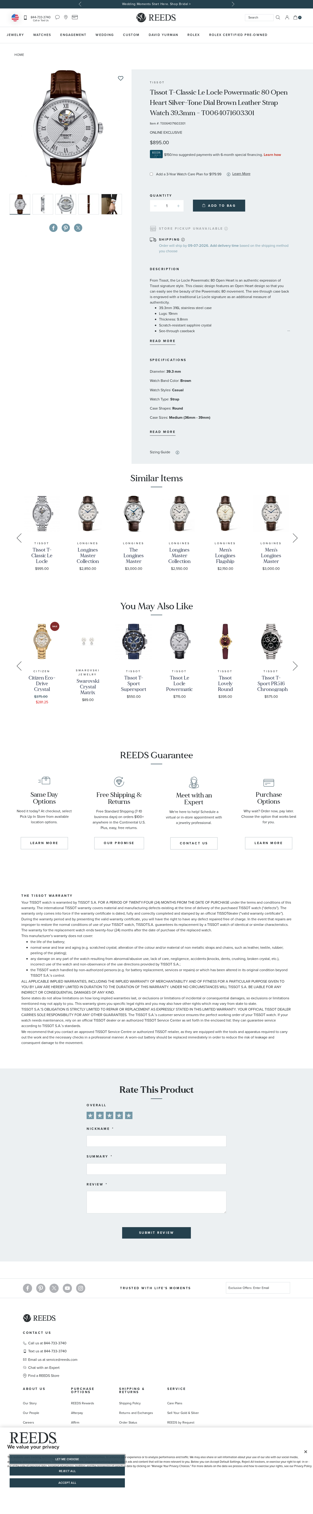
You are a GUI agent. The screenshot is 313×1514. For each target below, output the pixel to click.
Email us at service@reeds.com (52, 1360)
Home (19, 54)
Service (176, 1388)
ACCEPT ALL (67, 1483)
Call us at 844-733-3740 (47, 1343)
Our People (31, 1413)
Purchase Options (82, 1390)
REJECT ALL (67, 1471)
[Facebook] (27, 1288)
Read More (163, 341)
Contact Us (37, 1332)
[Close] (306, 1452)
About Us (34, 1388)
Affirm (75, 1422)
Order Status (128, 1422)
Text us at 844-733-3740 (47, 1351)
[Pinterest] (40, 1288)
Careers (28, 1422)
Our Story (30, 1403)
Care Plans (174, 1403)
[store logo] (156, 17)
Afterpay (77, 1413)
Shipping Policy (130, 1403)
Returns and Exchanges (136, 1413)
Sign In (287, 17)
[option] (156, 4)
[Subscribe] (285, 1288)
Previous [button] (80, 4)
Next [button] (232, 4)
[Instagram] (80, 1288)
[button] (44, 204)
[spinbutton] (166, 206)
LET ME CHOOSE (67, 1459)
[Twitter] (54, 1288)
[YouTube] (67, 1288)
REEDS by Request (180, 1422)
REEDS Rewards (82, 1403)
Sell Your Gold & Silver (183, 1413)
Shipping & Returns (132, 1390)
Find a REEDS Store (43, 1376)
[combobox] (259, 17)
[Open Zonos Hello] (15, 18)
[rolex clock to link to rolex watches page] (296, 35)
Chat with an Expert (44, 1368)
